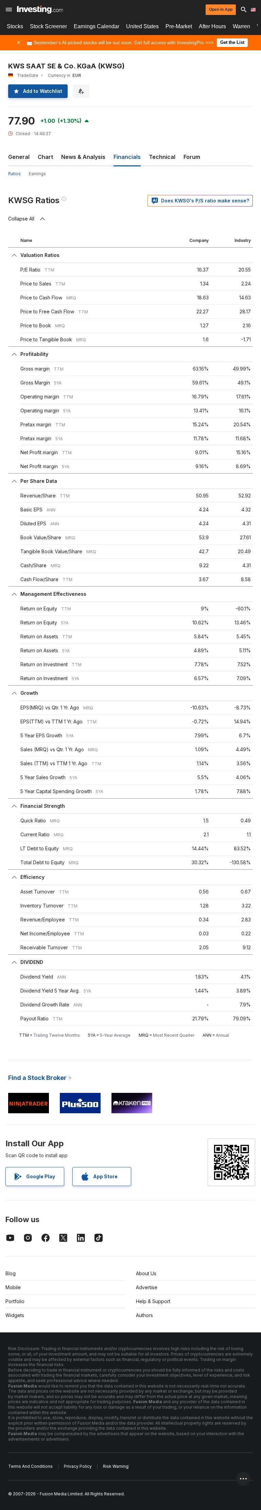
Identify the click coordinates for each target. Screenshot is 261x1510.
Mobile (13, 1287)
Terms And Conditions (30, 1466)
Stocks (15, 26)
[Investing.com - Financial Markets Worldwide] (40, 9)
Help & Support (153, 1301)
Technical (162, 156)
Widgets (14, 1315)
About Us (146, 1273)
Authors (144, 1315)
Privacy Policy (78, 1466)
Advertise (146, 1287)
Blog (10, 1273)
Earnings (37, 173)
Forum (192, 156)
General (19, 156)
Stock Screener (48, 26)
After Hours (212, 26)
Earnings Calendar (96, 26)
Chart (45, 156)
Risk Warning (115, 1466)
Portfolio (14, 1301)
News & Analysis (83, 156)
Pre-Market (179, 26)
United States (142, 26)
